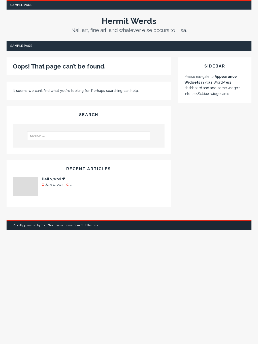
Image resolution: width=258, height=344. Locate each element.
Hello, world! (53, 179)
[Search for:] (88, 135)
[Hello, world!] (25, 193)
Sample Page (21, 5)
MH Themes (89, 225)
